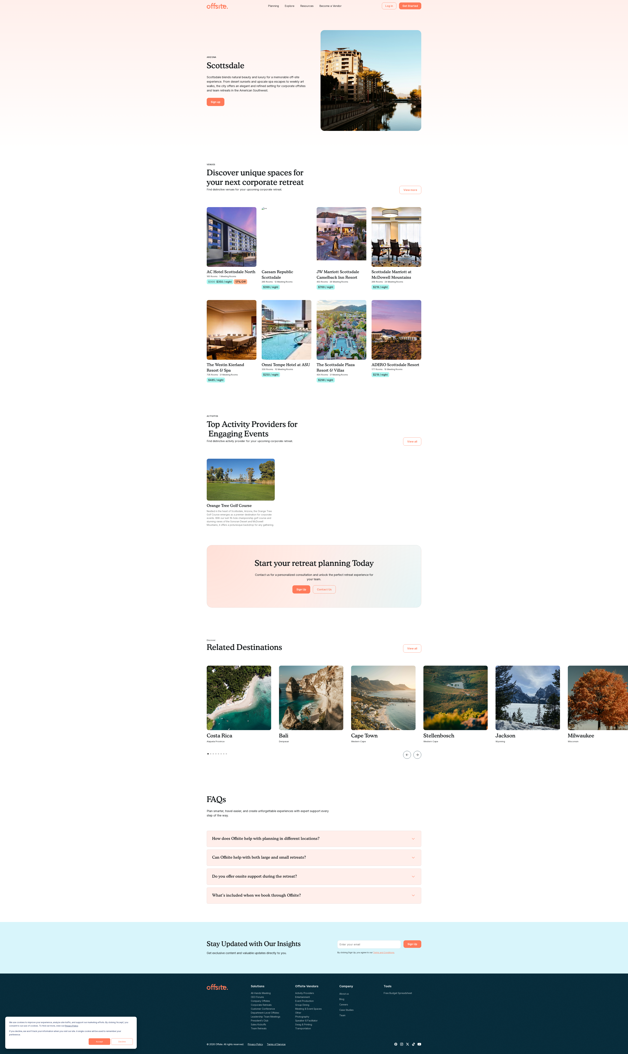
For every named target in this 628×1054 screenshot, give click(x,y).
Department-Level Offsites (265, 1012)
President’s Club (259, 1020)
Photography (302, 1016)
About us (344, 993)
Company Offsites (260, 1001)
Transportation (303, 1028)
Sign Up (301, 589)
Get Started (410, 6)
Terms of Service (276, 1044)
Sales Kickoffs (258, 1024)
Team (342, 1015)
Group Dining (302, 1004)
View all (412, 441)
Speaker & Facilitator (306, 1020)
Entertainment (302, 997)
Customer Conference (263, 1008)
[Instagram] (402, 1044)
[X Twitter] (408, 1044)
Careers (343, 1004)
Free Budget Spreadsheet (398, 993)
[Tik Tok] (413, 1044)
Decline (122, 1041)
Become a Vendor (330, 6)
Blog (341, 999)
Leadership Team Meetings (265, 1016)
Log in (389, 6)
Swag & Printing (303, 1024)
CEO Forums (257, 997)
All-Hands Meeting (261, 993)
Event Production (304, 1001)
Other (298, 1012)
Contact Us (324, 589)
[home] (217, 6)
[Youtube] (419, 1044)
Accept (99, 1041)
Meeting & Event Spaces (308, 1008)
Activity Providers (304, 993)
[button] (273, 6)
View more (410, 190)
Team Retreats (259, 1028)
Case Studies (346, 1010)
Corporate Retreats (261, 1004)
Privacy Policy (71, 1026)
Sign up (215, 102)
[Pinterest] (396, 1044)
